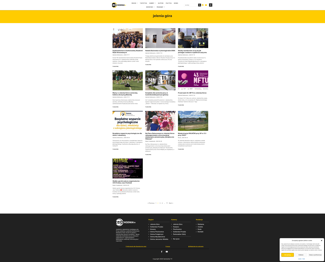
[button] (321, 240)
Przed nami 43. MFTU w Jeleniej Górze (192, 93)
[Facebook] (202, 5)
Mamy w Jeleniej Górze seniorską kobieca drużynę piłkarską (125, 94)
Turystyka (143, 3)
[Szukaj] (199, 5)
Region (134, 3)
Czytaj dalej (115, 66)
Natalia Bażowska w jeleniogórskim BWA (160, 50)
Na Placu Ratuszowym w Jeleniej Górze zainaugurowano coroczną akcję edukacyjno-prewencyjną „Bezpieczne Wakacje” (159, 136)
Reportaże (149, 7)
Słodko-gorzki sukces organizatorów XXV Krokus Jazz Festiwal (126, 182)
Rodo (303, 258)
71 (167, 203)
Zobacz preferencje (315, 255)
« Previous (151, 203)
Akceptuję (287, 255)
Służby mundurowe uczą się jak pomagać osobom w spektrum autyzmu (192, 51)
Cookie (300, 258)
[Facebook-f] (161, 251)
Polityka (168, 3)
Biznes (176, 3)
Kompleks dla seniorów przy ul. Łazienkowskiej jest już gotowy (156, 94)
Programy (160, 7)
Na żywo (160, 3)
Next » (171, 203)
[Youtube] (206, 5)
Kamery (151, 3)
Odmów (301, 255)
